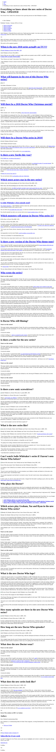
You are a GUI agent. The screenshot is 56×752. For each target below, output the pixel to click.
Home (5, 1)
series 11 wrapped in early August (19, 335)
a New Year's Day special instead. (29, 112)
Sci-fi (5, 4)
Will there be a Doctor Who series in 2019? (22, 137)
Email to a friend (7, 30)
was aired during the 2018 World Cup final (30, 353)
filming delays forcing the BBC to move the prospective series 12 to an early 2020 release (28, 147)
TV (4, 3)
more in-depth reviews (33, 212)
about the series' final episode (35, 88)
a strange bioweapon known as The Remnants (21, 226)
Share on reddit (7, 29)
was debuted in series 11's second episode (41, 163)
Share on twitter (7, 26)
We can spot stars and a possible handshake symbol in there (26, 662)
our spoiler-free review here (15, 209)
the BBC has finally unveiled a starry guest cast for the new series (27, 188)
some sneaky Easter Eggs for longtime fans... (11, 480)
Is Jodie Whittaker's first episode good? (15, 203)
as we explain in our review (24, 708)
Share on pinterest (8, 28)
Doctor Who (3, 34)
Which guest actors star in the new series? (21, 179)
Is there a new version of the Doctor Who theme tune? (27, 241)
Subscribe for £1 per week (10, 736)
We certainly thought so (6, 205)
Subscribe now (4, 742)
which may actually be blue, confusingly (20, 660)
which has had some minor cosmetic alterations (17, 169)
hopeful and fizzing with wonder (44, 434)
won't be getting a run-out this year (27, 233)
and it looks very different (11, 397)
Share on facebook (8, 25)
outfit (35, 658)
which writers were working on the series (42, 286)
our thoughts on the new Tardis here (20, 176)
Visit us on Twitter (8, 725)
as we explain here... (26, 151)
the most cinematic (18, 690)
